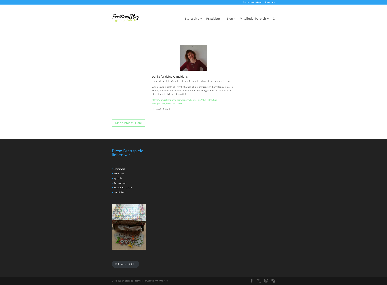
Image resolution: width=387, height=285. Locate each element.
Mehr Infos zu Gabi (128, 123)
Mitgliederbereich (253, 19)
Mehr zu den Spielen (125, 264)
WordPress (162, 280)
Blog (229, 19)
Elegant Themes (133, 280)
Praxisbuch (214, 19)
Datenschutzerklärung (253, 2)
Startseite (192, 19)
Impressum (270, 2)
